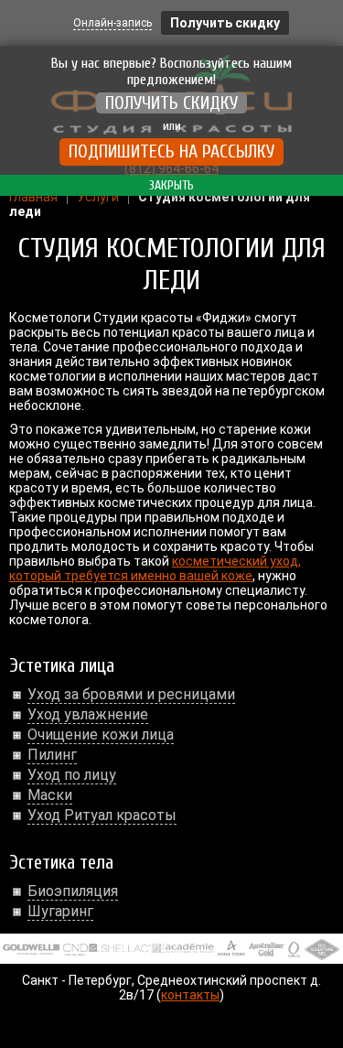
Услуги (98, 196)
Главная (33, 196)
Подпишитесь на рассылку (171, 151)
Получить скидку (225, 23)
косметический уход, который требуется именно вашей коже (155, 568)
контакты (190, 995)
